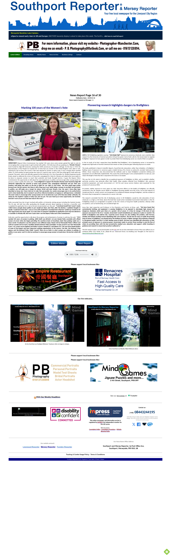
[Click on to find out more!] (124, 291)
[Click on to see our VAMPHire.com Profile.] (144, 426)
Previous (30, 243)
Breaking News (28, 55)
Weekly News (41, 55)
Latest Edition (15, 55)
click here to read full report (20, 36)
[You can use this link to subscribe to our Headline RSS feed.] (35, 397)
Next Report (84, 243)
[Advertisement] (85, 75)
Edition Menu (58, 243)
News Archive (53, 55)
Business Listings (67, 55)
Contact (78, 55)
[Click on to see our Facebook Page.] (138, 426)
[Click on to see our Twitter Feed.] (134, 426)
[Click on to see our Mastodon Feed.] (150, 426)
